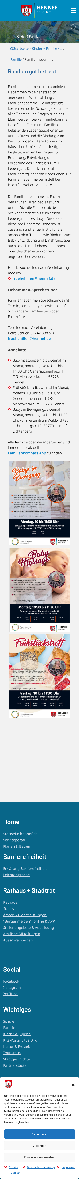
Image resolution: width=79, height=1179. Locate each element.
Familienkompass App (27, 453)
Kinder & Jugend (17, 1033)
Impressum (68, 1167)
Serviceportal (14, 840)
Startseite (21, 48)
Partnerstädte (15, 1065)
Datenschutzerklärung (41, 1167)
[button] (73, 1085)
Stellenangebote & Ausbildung (28, 927)
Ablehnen (39, 1146)
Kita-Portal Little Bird (20, 1040)
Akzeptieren (40, 1134)
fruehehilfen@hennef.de (34, 278)
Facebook (11, 981)
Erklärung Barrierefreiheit (25, 868)
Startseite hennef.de (20, 833)
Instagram (12, 987)
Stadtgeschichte (16, 1059)
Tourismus (12, 1052)
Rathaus (10, 902)
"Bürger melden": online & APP (29, 921)
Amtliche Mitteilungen (21, 933)
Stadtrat (10, 908)
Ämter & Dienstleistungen (25, 914)
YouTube (10, 993)
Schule (8, 1021)
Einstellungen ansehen (39, 1157)
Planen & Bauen (16, 846)
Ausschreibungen (18, 940)
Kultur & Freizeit (16, 1046)
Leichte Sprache (16, 874)
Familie (9, 1027)
